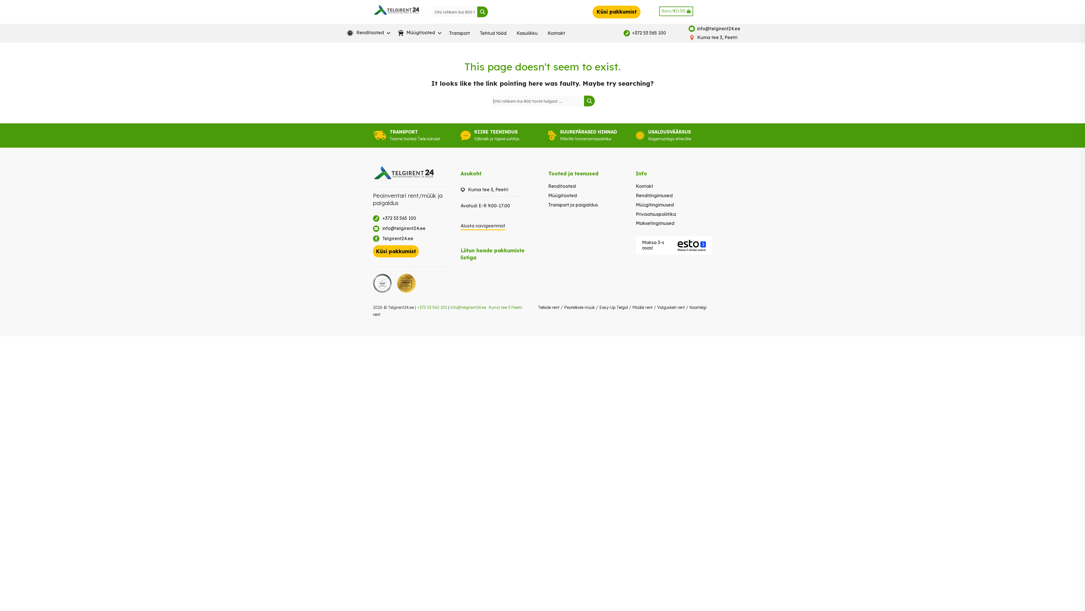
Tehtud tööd (493, 33)
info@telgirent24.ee (468, 307)
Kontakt (556, 33)
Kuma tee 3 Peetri (505, 307)
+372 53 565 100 (432, 307)
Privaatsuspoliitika (656, 214)
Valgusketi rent (671, 307)
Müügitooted (562, 195)
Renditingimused (654, 195)
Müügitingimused (655, 205)
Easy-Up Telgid (613, 307)
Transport (459, 33)
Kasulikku (527, 33)
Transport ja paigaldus (573, 205)
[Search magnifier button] (482, 12)
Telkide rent (548, 307)
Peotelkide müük (579, 307)
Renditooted (562, 186)
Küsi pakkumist (616, 11)
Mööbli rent (642, 307)
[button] (367, 33)
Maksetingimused (655, 223)
